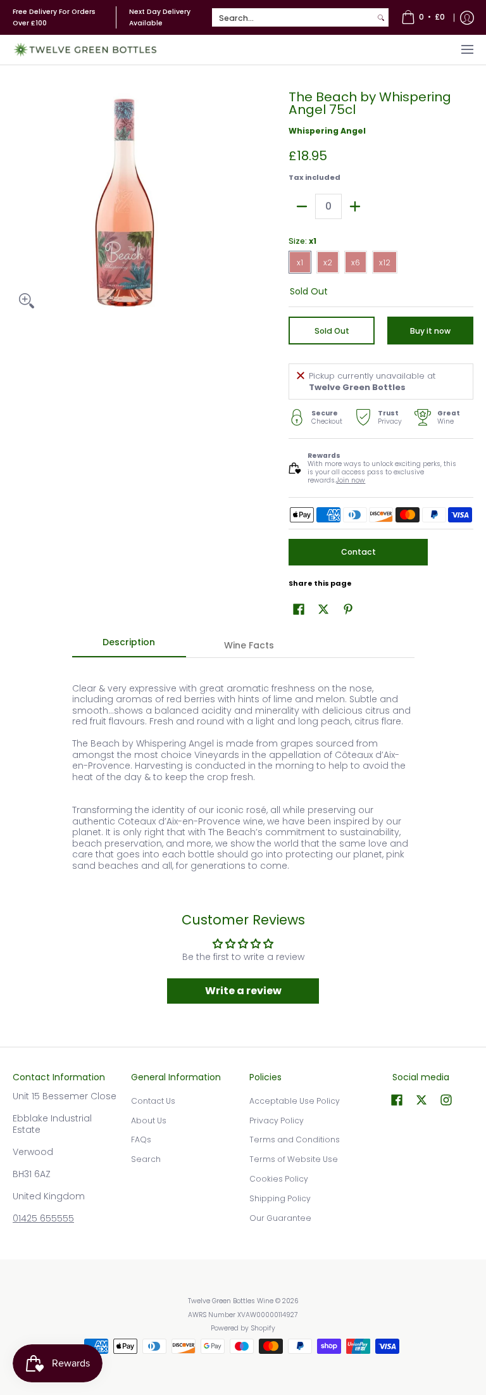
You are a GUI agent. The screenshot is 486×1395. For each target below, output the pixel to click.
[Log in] (467, 17)
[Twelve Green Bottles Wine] (85, 50)
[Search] (381, 18)
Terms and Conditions (294, 1139)
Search (146, 1159)
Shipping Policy (280, 1198)
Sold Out (332, 330)
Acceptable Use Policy (294, 1100)
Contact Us (153, 1100)
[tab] (129, 645)
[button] (299, 608)
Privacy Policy (276, 1120)
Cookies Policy (278, 1178)
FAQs (141, 1139)
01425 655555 (43, 1218)
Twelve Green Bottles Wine (230, 1301)
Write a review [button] (243, 990)
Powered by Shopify (243, 1328)
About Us (148, 1120)
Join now (350, 480)
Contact (358, 551)
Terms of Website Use (293, 1159)
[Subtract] (302, 206)
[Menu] (466, 50)
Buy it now (430, 330)
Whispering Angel (327, 130)
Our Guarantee (280, 1218)
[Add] (355, 206)
